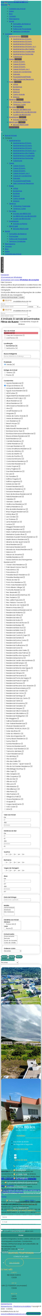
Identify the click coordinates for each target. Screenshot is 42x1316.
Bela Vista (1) (11, 426)
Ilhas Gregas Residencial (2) (17, 512)
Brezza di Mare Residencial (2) (18, 436)
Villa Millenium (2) (13, 789)
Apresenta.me (6, 1304)
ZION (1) (9, 809)
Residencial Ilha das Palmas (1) (18, 653)
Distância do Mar (10, 831)
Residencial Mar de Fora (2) (17, 665)
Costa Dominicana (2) (15, 459)
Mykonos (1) (10, 552)
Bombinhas (17, 87)
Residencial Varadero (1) (15, 706)
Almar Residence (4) (14, 403)
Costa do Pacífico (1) (14, 456)
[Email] (21, 1157)
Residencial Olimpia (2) (15, 673)
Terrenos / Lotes (19, 104)
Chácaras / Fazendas (21, 102)
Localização (8, 343)
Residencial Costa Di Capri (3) (18, 635)
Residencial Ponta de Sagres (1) (18, 678)
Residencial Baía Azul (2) (15, 628)
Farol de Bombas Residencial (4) (19, 494)
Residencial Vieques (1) (15, 708)
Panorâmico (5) (12, 570)
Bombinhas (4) (11, 346)
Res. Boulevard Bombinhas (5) (18, 595)
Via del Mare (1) (12, 756)
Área (5, 876)
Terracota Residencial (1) (16, 746)
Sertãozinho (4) (12, 348)
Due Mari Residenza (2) (15, 471)
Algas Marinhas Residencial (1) (18, 396)
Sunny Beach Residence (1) (17, 738)
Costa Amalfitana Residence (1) (18, 449)
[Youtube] (21, 1155)
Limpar (11, 957)
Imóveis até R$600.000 (22, 109)
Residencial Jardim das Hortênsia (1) (20, 660)
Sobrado (16, 74)
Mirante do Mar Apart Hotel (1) (18, 542)
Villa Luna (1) (11, 784)
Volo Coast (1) (11, 807)
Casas (11, 59)
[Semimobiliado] (9, 908)
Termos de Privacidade (9, 297)
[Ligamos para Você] (2, 272)
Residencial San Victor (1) (16, 693)
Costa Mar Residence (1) (15, 464)
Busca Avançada (8, 959)
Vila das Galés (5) (13, 761)
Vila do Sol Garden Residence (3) (19, 766)
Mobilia (6, 905)
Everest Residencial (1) (15, 486)
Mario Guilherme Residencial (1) (18, 532)
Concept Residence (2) (15, 446)
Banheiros (7, 860)
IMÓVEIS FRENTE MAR (20, 125)
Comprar (4, 1251)
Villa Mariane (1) (12, 786)
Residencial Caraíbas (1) (15, 633)
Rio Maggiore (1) (12, 718)
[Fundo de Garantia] (10, 941)
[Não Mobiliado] (9, 912)
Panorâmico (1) (12, 572)
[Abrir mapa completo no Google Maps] (21, 1200)
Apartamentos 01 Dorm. (22, 39)
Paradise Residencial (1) (15, 577)
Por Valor (12, 107)
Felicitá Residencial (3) (15, 496)
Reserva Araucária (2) (14, 607)
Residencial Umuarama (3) (16, 703)
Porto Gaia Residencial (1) (16, 585)
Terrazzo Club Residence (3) (17, 749)
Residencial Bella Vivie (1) (16, 630)
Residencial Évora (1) (14, 643)
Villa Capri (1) (11, 771)
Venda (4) (10, 364)
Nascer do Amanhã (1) (15, 554)
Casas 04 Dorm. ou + (21, 69)
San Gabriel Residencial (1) (16, 723)
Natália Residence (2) (14, 557)
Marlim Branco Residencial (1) (17, 539)
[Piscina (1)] (12, 928)
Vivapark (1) (10, 801)
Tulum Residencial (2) (14, 754)
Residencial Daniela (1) (15, 638)
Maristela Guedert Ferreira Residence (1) (21, 537)
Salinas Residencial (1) (14, 721)
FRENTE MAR (13, 122)
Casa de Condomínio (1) (15, 335)
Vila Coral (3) (11, 759)
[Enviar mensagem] (39, 307)
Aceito (21, 297)
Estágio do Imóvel (10, 370)
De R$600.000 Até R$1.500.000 (24, 112)
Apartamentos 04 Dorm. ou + (24, 46)
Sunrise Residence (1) (14, 744)
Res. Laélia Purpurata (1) (15, 600)
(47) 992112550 (21, 1178)
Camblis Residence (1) (15, 441)
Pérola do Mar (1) (12, 580)
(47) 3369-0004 (22, 1166)
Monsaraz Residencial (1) (16, 547)
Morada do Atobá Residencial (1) (19, 549)
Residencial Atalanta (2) (15, 612)
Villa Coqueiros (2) (13, 776)
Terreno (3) (10, 372)
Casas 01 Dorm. (19, 62)
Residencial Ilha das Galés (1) (17, 650)
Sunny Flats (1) (11, 741)
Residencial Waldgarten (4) (17, 716)
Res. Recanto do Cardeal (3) (17, 605)
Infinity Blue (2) (12, 514)
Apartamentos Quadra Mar (24, 51)
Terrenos (12, 99)
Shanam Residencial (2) (15, 726)
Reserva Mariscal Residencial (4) (19, 610)
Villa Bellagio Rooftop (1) (15, 769)
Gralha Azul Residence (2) (16, 504)
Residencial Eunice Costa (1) (17, 640)
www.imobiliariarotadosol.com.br (14, 1314)
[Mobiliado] (9, 910)
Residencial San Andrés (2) (16, 691)
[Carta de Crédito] (10, 943)
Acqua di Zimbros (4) (14, 386)
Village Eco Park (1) (13, 796)
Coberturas (17, 56)
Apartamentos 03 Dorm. (22, 44)
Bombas (16, 89)
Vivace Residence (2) (14, 799)
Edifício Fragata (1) (13, 479)
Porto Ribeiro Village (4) (15, 587)
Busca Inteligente (10, 354)
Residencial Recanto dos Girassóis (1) (21, 686)
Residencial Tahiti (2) (14, 701)
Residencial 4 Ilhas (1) (14, 615)
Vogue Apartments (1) (15, 804)
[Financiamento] (10, 936)
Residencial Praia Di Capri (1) (17, 680)
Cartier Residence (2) (14, 443)
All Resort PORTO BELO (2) (16, 398)
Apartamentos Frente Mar (23, 54)
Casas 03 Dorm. (19, 67)
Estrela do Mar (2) (13, 484)
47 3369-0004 (21, 1174)
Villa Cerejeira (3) (13, 774)
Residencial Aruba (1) (14, 620)
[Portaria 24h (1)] (12, 924)
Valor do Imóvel (10, 815)
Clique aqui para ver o (13, 1200)
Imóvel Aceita (9, 934)
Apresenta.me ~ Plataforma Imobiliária (16, 1306)
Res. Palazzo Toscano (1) (16, 602)
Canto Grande (19, 94)
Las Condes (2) (12, 517)
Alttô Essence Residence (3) (17, 406)
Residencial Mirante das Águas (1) (19, 668)
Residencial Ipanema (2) (16, 658)
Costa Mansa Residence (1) (17, 461)
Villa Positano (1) (12, 794)
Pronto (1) (10, 375)
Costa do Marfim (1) (14, 454)
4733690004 (21, 1170)
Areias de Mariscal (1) (14, 418)
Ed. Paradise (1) (12, 476)
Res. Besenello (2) (13, 592)
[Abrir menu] (1, 131)
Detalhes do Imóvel (11, 920)
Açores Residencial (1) (14, 383)
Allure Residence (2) (14, 401)
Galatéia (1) (10, 499)
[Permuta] (10, 939)
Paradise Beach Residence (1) (18, 575)
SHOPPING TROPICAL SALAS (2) (17, 728)
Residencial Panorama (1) (16, 675)
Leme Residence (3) (14, 522)
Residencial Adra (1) (14, 617)
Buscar (4, 957)
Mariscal (16, 92)
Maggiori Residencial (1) (15, 527)
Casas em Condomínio (22, 72)
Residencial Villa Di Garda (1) (17, 711)
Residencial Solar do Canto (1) (18, 698)
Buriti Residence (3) (13, 438)
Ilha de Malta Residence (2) (17, 509)
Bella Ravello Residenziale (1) (17, 428)
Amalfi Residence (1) (14, 411)
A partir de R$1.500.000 (22, 114)
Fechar (19, 957)
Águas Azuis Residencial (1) (16, 391)
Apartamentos (15, 36)
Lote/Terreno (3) (12, 338)
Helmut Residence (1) (14, 507)
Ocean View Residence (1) (16, 565)
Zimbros (16, 97)
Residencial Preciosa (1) (15, 683)
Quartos (7, 852)
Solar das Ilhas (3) (13, 731)
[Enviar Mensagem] (29, 316)
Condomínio (8, 381)
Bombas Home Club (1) (15, 431)
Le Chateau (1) (12, 519)
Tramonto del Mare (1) (15, 751)
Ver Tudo (24, 36)
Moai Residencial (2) (14, 544)
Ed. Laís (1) (10, 474)
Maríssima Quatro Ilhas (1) (16, 534)
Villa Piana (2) (11, 791)
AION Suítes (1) (11, 393)
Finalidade (8, 362)
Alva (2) (9, 408)
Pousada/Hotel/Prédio (22, 77)
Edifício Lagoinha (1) (14, 481)
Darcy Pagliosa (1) (13, 469)
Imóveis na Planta (20, 119)
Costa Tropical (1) (13, 466)
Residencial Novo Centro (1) (17, 670)
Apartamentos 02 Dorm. (22, 41)
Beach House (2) (12, 423)
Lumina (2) (10, 524)
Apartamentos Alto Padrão (23, 49)
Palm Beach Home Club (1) (16, 567)
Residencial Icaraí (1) (14, 648)
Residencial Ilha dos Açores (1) (18, 655)
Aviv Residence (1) (13, 421)
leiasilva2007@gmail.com (17, 1187)
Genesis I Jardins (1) (14, 501)
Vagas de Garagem (11, 868)
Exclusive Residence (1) (15, 491)
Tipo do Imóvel (9, 331)
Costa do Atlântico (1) (15, 451)
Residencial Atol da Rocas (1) (17, 622)
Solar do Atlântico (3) (14, 733)
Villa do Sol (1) (11, 781)
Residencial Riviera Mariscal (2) (18, 688)
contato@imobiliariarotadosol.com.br (22, 1182)
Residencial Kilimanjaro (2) (16, 663)
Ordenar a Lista (9, 948)
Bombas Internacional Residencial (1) (20, 433)
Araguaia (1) (11, 413)
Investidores (14, 117)
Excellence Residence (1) (15, 489)
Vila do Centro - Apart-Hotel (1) (18, 764)
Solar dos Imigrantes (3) (15, 736)
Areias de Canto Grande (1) (17, 416)
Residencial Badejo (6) (15, 625)
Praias (11, 82)
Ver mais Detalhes (33, 1313)
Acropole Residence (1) (15, 388)
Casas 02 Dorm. (19, 64)
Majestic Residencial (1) (15, 529)
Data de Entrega (10, 897)
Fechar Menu (14, 127)
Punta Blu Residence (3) (15, 590)
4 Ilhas (15, 84)
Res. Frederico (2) (13, 597)
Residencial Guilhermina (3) (17, 645)
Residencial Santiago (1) (15, 696)
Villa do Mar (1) (12, 779)
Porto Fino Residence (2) (15, 582)
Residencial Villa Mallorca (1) (17, 713)
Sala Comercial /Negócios (23, 79)
